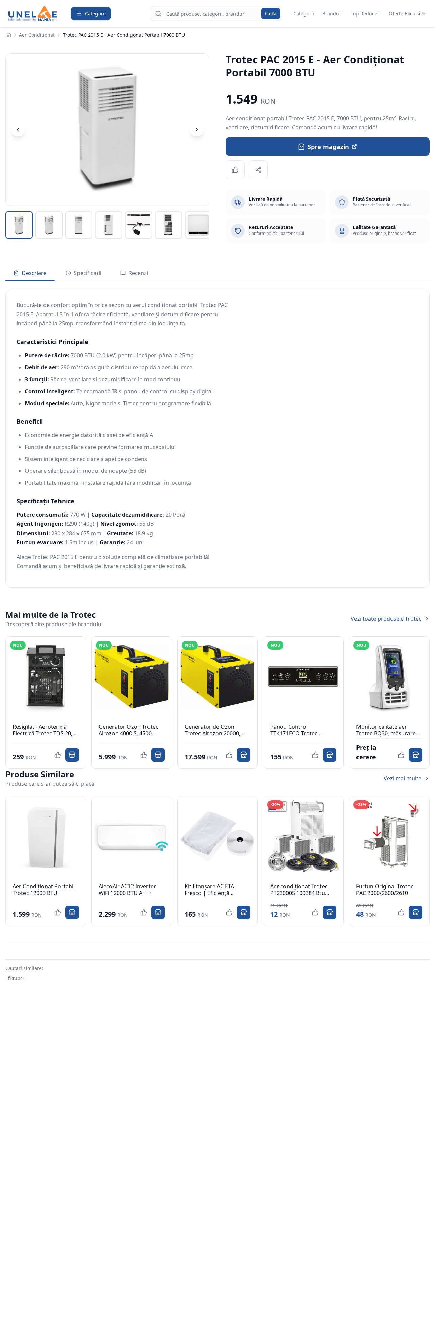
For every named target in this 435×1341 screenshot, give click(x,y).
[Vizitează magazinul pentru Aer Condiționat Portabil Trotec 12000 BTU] (72, 912)
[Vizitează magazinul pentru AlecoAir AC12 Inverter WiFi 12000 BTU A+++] (158, 912)
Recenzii (139, 273)
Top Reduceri (366, 13)
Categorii (303, 13)
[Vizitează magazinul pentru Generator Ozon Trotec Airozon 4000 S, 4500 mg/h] (158, 755)
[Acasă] (8, 35)
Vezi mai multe (402, 778)
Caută (270, 13)
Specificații (87, 273)
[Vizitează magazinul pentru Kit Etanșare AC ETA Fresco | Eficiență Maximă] (243, 912)
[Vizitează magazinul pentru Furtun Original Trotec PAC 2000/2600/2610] (415, 912)
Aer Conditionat (37, 35)
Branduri (332, 13)
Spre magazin (328, 147)
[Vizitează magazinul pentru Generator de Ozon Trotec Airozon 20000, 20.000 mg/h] (243, 755)
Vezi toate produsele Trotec (386, 618)
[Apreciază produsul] (235, 169)
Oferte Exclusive (407, 13)
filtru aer (16, 978)
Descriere (34, 273)
